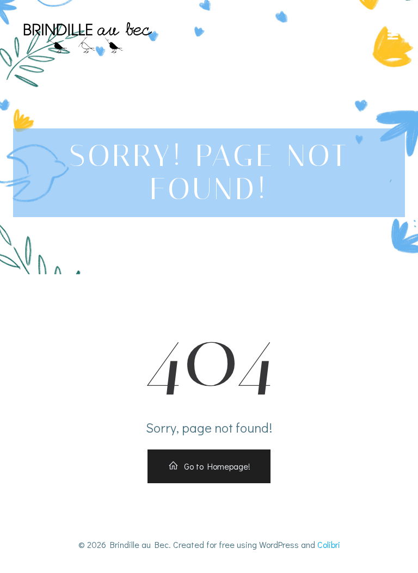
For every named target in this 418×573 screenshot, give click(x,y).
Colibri (328, 544)
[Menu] (393, 35)
